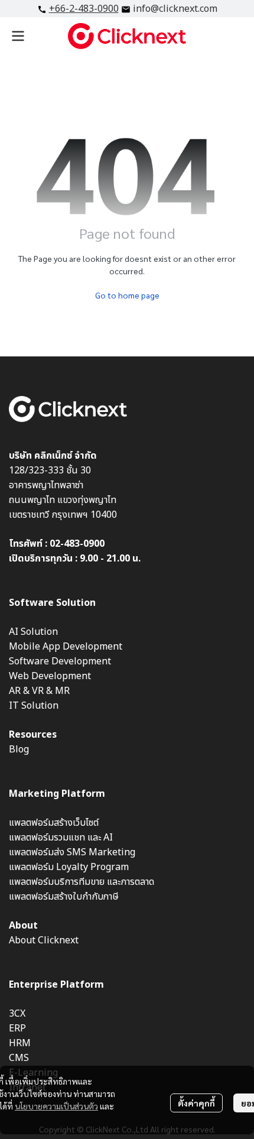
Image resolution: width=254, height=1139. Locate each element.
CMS (19, 1058)
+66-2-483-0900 (84, 9)
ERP (17, 1028)
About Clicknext (44, 940)
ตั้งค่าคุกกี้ (196, 1103)
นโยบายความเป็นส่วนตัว (56, 1106)
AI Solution (33, 632)
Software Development (60, 661)
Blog (19, 749)
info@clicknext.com (175, 9)
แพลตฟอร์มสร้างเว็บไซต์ (54, 823)
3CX (17, 1014)
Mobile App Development (65, 647)
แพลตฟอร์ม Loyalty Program (69, 867)
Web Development (50, 676)
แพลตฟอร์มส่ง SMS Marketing (72, 852)
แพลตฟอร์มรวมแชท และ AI (61, 837)
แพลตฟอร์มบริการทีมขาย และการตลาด (81, 882)
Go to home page (127, 295)
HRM (20, 1043)
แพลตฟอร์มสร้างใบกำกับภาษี (64, 897)
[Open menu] (18, 36)
